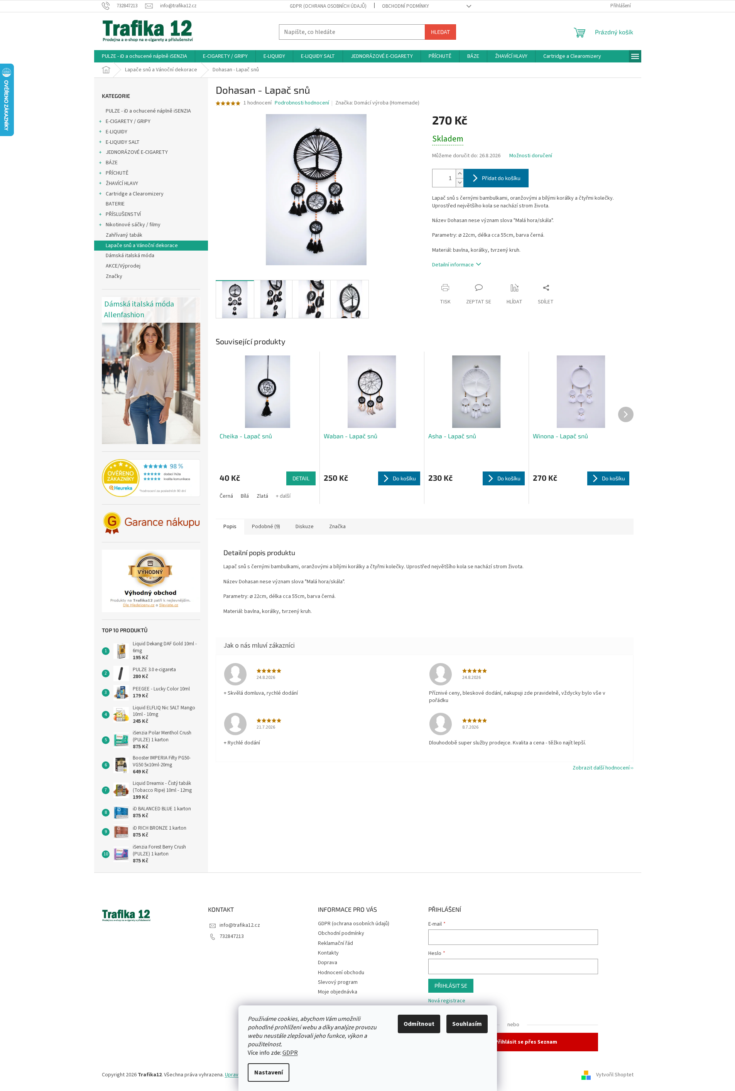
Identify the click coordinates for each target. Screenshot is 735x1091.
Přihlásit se (450, 985)
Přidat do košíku (501, 178)
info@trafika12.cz (240, 925)
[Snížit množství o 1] (459, 182)
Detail (300, 478)
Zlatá (262, 496)
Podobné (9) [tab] (266, 526)
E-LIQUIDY (116, 132)
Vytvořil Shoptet (615, 1075)
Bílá (245, 496)
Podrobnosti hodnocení (302, 103)
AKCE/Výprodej (123, 266)
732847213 (232, 936)
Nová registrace (446, 1001)
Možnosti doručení (530, 156)
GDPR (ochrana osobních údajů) (328, 6)
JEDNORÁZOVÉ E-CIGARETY (137, 152)
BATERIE (115, 204)
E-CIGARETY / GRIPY (128, 121)
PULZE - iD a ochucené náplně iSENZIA (148, 111)
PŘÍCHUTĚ (117, 173)
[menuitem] (144, 56)
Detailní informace (453, 265)
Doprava (327, 962)
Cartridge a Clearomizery (135, 194)
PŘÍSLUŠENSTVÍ (123, 214)
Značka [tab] (337, 526)
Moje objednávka (337, 992)
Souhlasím (467, 1024)
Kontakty (328, 953)
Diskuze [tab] (305, 526)
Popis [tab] (230, 526)
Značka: (377, 103)
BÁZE (112, 163)
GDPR (290, 1053)
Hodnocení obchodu (341, 973)
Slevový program (338, 982)
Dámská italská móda (130, 255)
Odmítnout (419, 1024)
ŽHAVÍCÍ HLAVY (122, 183)
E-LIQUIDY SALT (123, 142)
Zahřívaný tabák (124, 235)
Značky (114, 276)
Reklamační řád (335, 943)
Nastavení (268, 1072)
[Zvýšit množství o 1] (459, 173)
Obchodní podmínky (405, 6)
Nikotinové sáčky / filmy (133, 225)
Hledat (440, 32)
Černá (226, 496)
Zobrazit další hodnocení (601, 768)
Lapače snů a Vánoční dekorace (142, 245)
